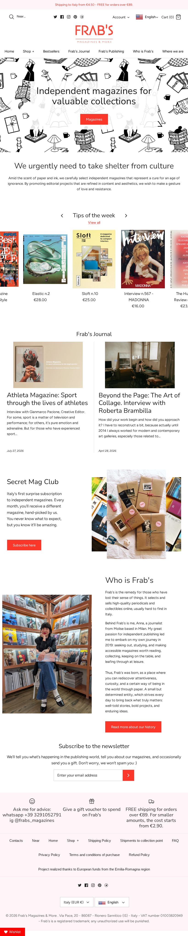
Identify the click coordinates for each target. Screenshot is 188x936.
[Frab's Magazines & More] (94, 33)
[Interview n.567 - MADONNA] (143, 259)
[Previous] (9, 105)
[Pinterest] (75, 17)
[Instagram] (68, 17)
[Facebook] (62, 17)
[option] (94, 105)
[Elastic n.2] (45, 259)
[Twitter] (55, 17)
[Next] (179, 105)
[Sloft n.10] (94, 259)
